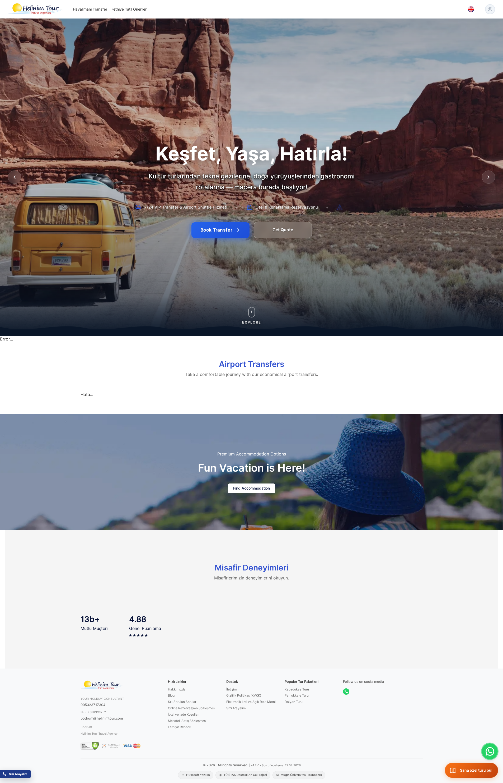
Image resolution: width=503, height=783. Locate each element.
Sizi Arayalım (236, 754)
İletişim (231, 735)
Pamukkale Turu (297, 742)
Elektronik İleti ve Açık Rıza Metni (251, 748)
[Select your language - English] (471, 9)
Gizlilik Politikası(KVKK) (243, 742)
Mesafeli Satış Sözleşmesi (187, 767)
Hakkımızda (177, 735)
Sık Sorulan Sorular (182, 748)
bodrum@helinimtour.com (102, 764)
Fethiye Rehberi (179, 773)
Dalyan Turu (294, 748)
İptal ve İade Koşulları (183, 760)
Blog (171, 742)
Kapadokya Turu (297, 735)
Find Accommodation (251, 534)
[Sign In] (490, 9)
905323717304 (93, 751)
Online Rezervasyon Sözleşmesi (191, 754)
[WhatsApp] (346, 737)
